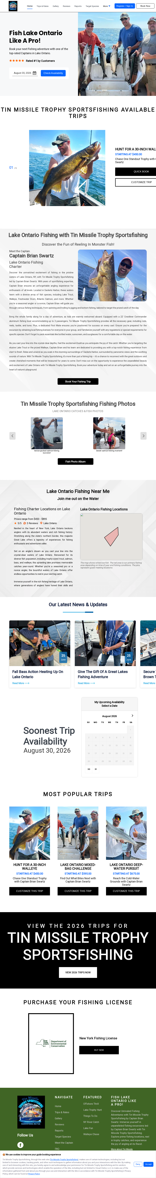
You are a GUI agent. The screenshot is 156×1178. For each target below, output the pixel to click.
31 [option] (96, 769)
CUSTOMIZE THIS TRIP (29, 891)
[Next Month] (132, 715)
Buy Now (99, 1050)
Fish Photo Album (76, 461)
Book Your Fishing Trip (78, 381)
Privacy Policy (34, 1174)
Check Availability (53, 73)
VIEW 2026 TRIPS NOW (78, 972)
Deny (138, 1164)
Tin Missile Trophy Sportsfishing (64, 1159)
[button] (106, 7)
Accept (148, 1164)
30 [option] (89, 769)
